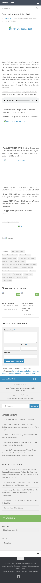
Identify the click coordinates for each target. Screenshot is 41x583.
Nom (6, 345)
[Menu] (38, 2)
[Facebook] (34, 378)
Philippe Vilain (28, 274)
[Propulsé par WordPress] (19, 571)
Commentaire (9, 330)
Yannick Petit (7, 3)
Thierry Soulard (7, 280)
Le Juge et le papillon (26, 267)
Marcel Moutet (6, 274)
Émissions (6, 8)
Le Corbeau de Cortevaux (10, 267)
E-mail (24, 345)
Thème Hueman (33, 571)
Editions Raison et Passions (27, 258)
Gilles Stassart (19, 508)
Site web (7, 352)
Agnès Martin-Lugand (17, 252)
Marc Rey (32, 271)
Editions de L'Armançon (9, 258)
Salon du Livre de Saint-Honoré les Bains (14, 277)
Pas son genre (17, 274)
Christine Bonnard (25, 255)
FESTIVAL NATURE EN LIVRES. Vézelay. (19, 419)
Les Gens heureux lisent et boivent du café (15, 271)
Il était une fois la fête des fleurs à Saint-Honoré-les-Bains (19, 264)
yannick (8, 18)
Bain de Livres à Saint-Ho (10, 255)
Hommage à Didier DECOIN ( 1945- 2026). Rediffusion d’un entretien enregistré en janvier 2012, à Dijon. (20, 427)
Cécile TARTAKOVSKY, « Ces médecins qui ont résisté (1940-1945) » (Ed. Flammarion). (20, 492)
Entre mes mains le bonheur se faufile (13, 261)
